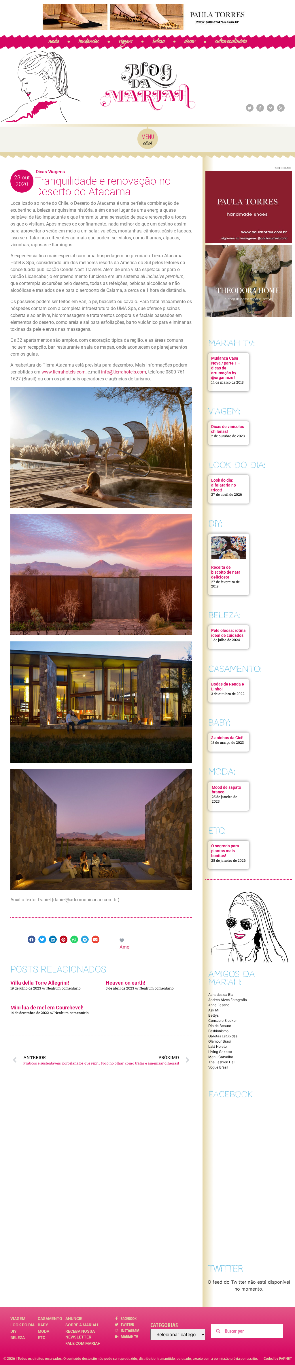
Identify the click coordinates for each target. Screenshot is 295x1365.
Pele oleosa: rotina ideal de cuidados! (228, 633)
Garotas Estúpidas (222, 1036)
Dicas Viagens (50, 171)
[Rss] (281, 108)
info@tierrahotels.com (123, 372)
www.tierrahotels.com (63, 372)
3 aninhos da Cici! (227, 737)
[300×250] (248, 241)
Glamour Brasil (220, 1041)
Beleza (17, 1337)
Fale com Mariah (83, 1343)
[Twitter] (250, 108)
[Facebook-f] (260, 108)
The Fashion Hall (221, 1062)
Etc (41, 1337)
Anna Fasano (218, 1005)
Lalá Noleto (217, 1046)
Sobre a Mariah (81, 1325)
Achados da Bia (220, 994)
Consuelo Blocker (222, 1020)
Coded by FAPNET (278, 1359)
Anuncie (73, 1318)
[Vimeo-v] (270, 108)
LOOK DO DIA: (236, 465)
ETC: (217, 830)
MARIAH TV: (231, 343)
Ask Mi (213, 1010)
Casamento (50, 1318)
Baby (43, 1325)
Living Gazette (220, 1051)
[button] (31, 939)
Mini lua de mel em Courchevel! (47, 1007)
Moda (43, 1331)
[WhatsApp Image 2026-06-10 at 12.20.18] (248, 315)
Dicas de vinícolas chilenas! (227, 429)
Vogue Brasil (218, 1067)
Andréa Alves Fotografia (227, 1000)
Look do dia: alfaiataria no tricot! (223, 485)
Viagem (17, 1318)
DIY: (215, 523)
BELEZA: (224, 615)
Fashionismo (218, 1031)
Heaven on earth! (125, 983)
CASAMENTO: (235, 669)
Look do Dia (22, 1325)
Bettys (213, 1015)
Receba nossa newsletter (80, 1334)
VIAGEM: (224, 411)
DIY (13, 1331)
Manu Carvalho (220, 1057)
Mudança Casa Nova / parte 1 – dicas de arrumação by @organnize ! (225, 368)
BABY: (219, 722)
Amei (125, 947)
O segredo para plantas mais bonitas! (225, 851)
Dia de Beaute (219, 1026)
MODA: (221, 771)
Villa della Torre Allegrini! (39, 983)
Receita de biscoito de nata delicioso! (226, 572)
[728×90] (147, 28)
